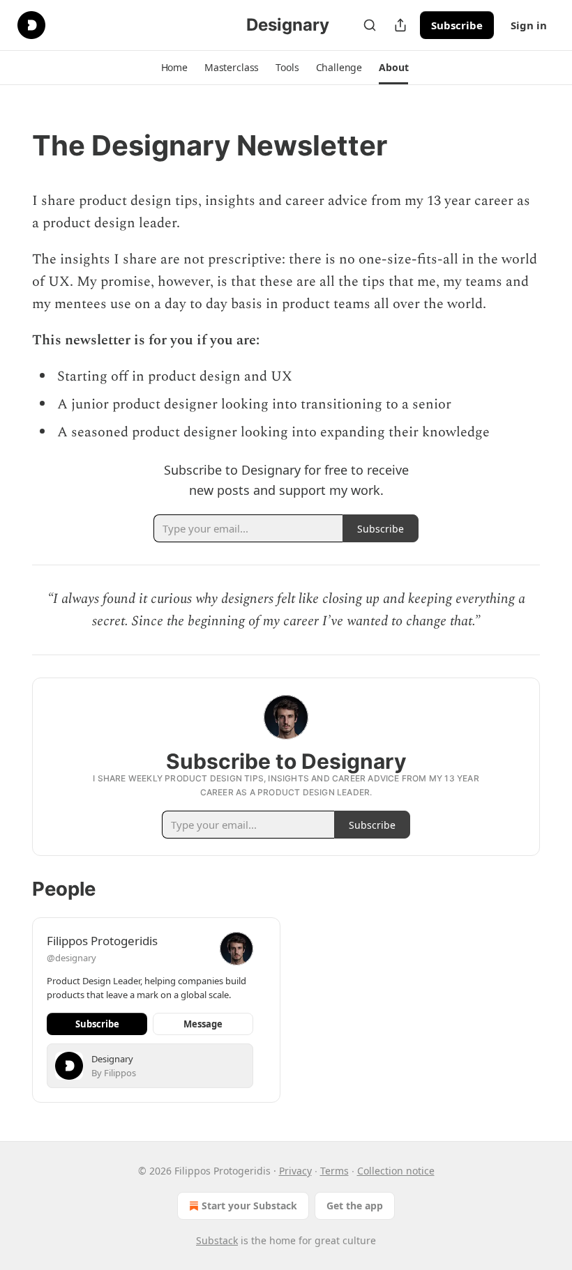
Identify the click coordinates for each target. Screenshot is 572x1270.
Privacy (295, 1170)
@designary (71, 957)
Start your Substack (249, 1205)
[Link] (12, 146)
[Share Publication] (400, 25)
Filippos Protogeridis (102, 941)
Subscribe (457, 25)
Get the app (354, 1205)
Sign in (529, 25)
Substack (217, 1240)
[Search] (370, 25)
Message (203, 1024)
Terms (334, 1170)
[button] (174, 67)
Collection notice (396, 1170)
